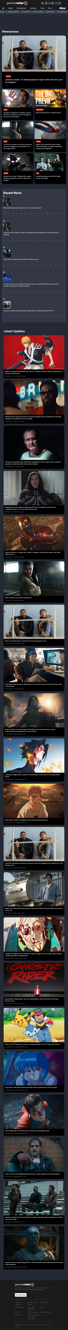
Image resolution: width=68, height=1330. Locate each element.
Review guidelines (45, 1312)
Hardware (33, 8)
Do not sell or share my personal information (33, 1317)
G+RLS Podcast (50, 11)
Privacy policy (44, 1302)
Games (10, 8)
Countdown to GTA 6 (13, 11)
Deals (42, 8)
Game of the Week (38, 11)
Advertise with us (33, 1312)
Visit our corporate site (37, 1289)
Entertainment (21, 8)
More (50, 8)
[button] (57, 3)
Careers (42, 1307)
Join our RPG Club (61, 11)
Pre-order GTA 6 (26, 11)
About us (17, 1312)
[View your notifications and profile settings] (52, 3)
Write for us (18, 1315)
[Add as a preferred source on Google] (21, 1295)
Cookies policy (19, 1307)
